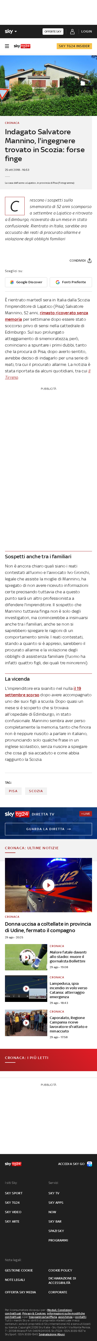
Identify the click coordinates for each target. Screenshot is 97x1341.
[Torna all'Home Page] (22, 46)
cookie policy (60, 1270)
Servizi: (53, 1183)
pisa (13, 791)
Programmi (58, 1240)
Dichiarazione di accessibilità (62, 1280)
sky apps (56, 1202)
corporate (57, 1292)
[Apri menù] (7, 46)
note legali (15, 1280)
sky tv (53, 1193)
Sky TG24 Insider (74, 46)
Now (52, 1212)
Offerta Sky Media (20, 1292)
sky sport (13, 1193)
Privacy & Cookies (34, 1313)
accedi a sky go (71, 1164)
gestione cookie (19, 1270)
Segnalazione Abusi (52, 1334)
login (86, 31)
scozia (36, 791)
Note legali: (13, 1260)
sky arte (12, 1221)
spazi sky (56, 1231)
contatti (80, 1317)
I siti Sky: (11, 1183)
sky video (13, 1212)
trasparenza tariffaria (43, 1317)
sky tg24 (12, 1202)
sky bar (54, 1221)
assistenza (65, 1317)
